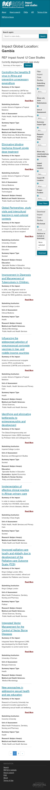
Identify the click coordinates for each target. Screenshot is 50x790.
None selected (41, 243)
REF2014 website (10, 770)
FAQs (26, 12)
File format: (41, 223)
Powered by (39, 783)
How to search (15, 12)
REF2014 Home (8, 17)
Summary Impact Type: (41, 123)
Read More (29, 100)
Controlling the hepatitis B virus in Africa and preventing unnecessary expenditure (16, 77)
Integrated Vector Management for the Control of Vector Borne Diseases (15, 628)
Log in (46, 24)
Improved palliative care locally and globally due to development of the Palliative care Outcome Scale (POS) (16, 557)
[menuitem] (4, 12)
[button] (38, 89)
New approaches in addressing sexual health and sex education (16, 691)
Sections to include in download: (41, 235)
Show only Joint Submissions (41, 100)
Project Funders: (40, 191)
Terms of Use (42, 12)
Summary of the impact (12, 65)
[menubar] (25, 15)
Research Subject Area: (40, 136)
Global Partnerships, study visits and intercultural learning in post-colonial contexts (16, 213)
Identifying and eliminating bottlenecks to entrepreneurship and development (16, 419)
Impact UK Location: (40, 179)
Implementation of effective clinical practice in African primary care (15, 489)
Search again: (8, 32)
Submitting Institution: (41, 84)
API (32, 12)
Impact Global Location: (40, 165)
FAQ (5, 775)
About (4, 12)
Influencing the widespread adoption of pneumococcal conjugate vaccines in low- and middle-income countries (16, 345)
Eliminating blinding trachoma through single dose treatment (15, 147)
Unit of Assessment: (41, 111)
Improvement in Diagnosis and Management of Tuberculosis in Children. (16, 278)
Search (6, 767)
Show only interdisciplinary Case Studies (41, 154)
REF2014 (19, 4)
